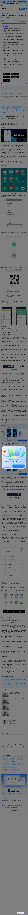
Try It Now (18, 466)
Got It (7, 465)
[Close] (4, 447)
